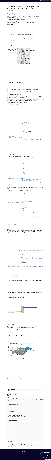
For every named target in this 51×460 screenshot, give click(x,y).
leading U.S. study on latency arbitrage (19, 230)
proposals (12, 376)
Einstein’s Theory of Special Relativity (16, 21)
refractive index (28, 91)
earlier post (12, 30)
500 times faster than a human (29, 280)
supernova (23, 15)
